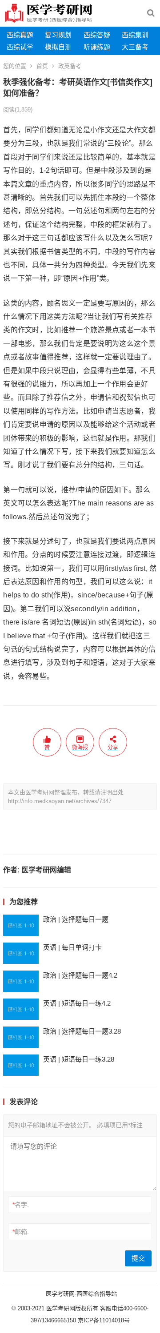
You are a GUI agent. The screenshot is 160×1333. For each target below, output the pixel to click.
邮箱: (20, 1231)
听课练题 (97, 47)
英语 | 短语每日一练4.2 (77, 1003)
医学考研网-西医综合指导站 (81, 1293)
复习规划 (58, 35)
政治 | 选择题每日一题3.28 (82, 1031)
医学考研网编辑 (46, 870)
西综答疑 (97, 35)
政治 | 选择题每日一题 (75, 919)
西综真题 (20, 35)
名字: (20, 1204)
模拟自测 (58, 47)
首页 (42, 66)
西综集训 (135, 35)
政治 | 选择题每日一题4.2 (80, 975)
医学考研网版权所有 (72, 1308)
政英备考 (69, 66)
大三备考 (135, 47)
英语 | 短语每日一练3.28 (78, 1059)
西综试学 (20, 47)
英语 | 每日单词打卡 (72, 947)
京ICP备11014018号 (103, 1320)
